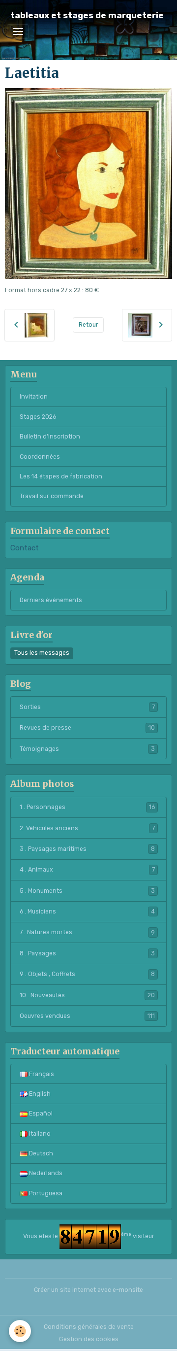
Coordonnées (40, 456)
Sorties (87, 707)
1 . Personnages (87, 807)
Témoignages (87, 748)
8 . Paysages (87, 953)
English (39, 1093)
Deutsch (40, 1153)
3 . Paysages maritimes (87, 848)
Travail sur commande (52, 496)
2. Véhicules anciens (87, 828)
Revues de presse (87, 727)
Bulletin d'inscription (50, 436)
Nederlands (45, 1173)
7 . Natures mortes (87, 932)
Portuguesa (45, 1193)
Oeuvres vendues (87, 1016)
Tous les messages (41, 652)
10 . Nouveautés (87, 995)
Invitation (34, 396)
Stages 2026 (38, 416)
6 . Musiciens (87, 911)
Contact (24, 547)
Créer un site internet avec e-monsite (88, 1289)
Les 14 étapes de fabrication (61, 476)
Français (41, 1074)
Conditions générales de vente (89, 1326)
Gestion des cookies (88, 1339)
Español (40, 1113)
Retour (88, 324)
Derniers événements (51, 600)
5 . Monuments (87, 890)
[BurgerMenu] (18, 31)
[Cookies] (20, 1331)
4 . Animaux (87, 869)
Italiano (39, 1133)
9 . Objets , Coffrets (87, 974)
